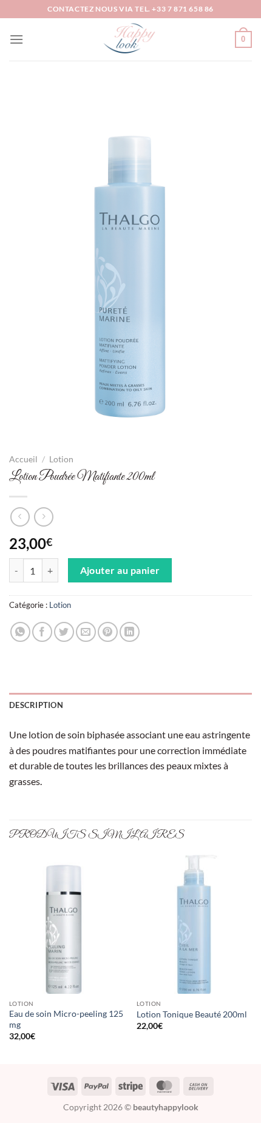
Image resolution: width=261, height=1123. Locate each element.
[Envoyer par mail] (86, 632)
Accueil (23, 459)
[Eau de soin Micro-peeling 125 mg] (66, 924)
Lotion (61, 459)
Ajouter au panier (120, 570)
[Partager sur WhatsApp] (20, 632)
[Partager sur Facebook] (42, 632)
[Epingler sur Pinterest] (108, 632)
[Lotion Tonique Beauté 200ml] (194, 924)
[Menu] (16, 39)
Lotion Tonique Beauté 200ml (192, 1014)
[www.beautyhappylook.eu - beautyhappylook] (130, 39)
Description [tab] (36, 705)
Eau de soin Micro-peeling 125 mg (66, 1019)
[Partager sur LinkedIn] (130, 632)
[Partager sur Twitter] (64, 632)
